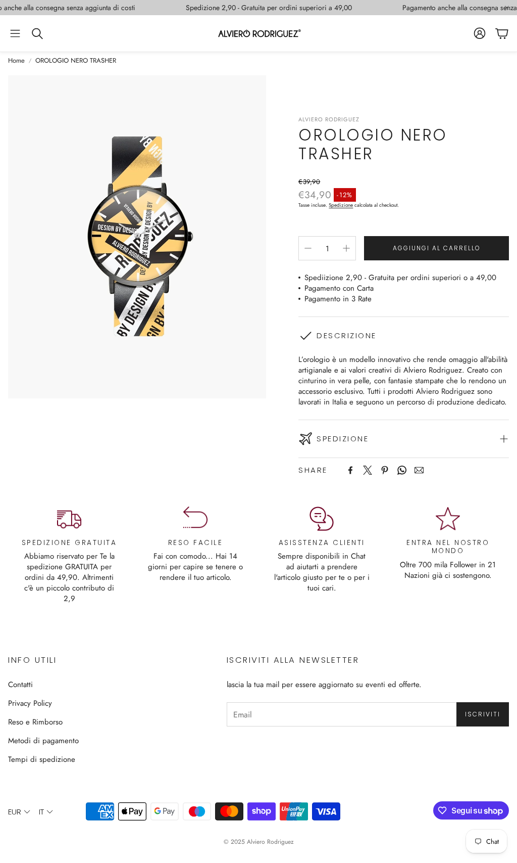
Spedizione (341, 205)
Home (16, 60)
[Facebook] (350, 470)
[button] (15, 33)
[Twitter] (367, 470)
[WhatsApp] (401, 470)
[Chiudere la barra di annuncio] (506, 7)
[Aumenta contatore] (346, 248)
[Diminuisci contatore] (308, 248)
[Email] (419, 470)
